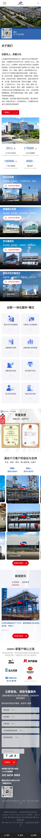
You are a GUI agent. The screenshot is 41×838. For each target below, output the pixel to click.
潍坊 (9, 820)
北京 (35, 817)
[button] (19, 141)
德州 (23, 820)
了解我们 (6, 115)
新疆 (30, 820)
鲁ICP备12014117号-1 (9, 825)
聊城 (26, 820)
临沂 (19, 820)
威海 (12, 820)
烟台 (5, 820)
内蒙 (33, 820)
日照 (16, 820)
